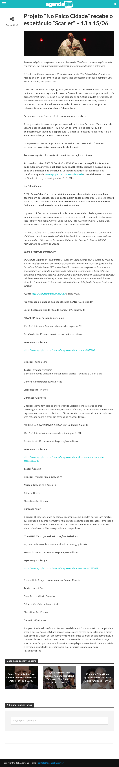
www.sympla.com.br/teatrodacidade (64, 174)
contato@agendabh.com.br (51, 762)
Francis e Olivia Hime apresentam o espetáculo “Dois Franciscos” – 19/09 (97, 677)
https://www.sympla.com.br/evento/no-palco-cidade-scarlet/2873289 (59, 350)
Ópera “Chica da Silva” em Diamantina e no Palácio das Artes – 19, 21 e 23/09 (21, 677)
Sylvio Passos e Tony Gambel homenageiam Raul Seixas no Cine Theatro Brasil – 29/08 (59, 677)
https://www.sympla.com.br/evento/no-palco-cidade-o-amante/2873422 (61, 568)
